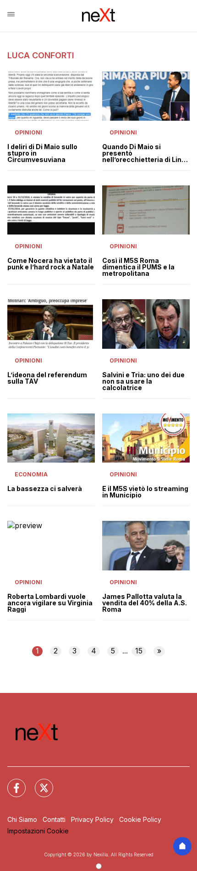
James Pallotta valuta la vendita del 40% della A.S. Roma (144, 603)
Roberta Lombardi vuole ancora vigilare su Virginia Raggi (50, 603)
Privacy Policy (92, 819)
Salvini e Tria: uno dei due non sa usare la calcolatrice (143, 381)
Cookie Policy (140, 819)
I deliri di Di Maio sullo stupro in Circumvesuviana (42, 153)
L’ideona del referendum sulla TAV (47, 378)
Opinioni (28, 132)
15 (138, 650)
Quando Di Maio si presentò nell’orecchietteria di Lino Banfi (144, 153)
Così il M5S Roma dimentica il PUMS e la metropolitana (138, 267)
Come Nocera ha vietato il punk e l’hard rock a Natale (50, 263)
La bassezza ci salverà (44, 489)
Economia (31, 474)
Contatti (54, 819)
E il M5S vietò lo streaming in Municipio (145, 492)
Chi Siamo (22, 819)
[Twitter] (38, 782)
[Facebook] (11, 782)
